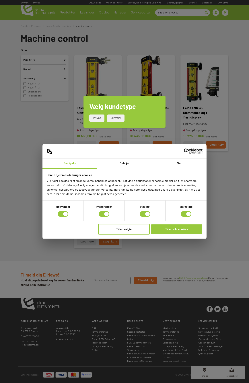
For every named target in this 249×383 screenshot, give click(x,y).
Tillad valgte (124, 229)
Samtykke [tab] (70, 163)
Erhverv (116, 118)
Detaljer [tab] (125, 163)
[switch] (104, 214)
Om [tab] (179, 163)
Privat (97, 118)
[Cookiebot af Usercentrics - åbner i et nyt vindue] (187, 151)
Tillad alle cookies (176, 229)
